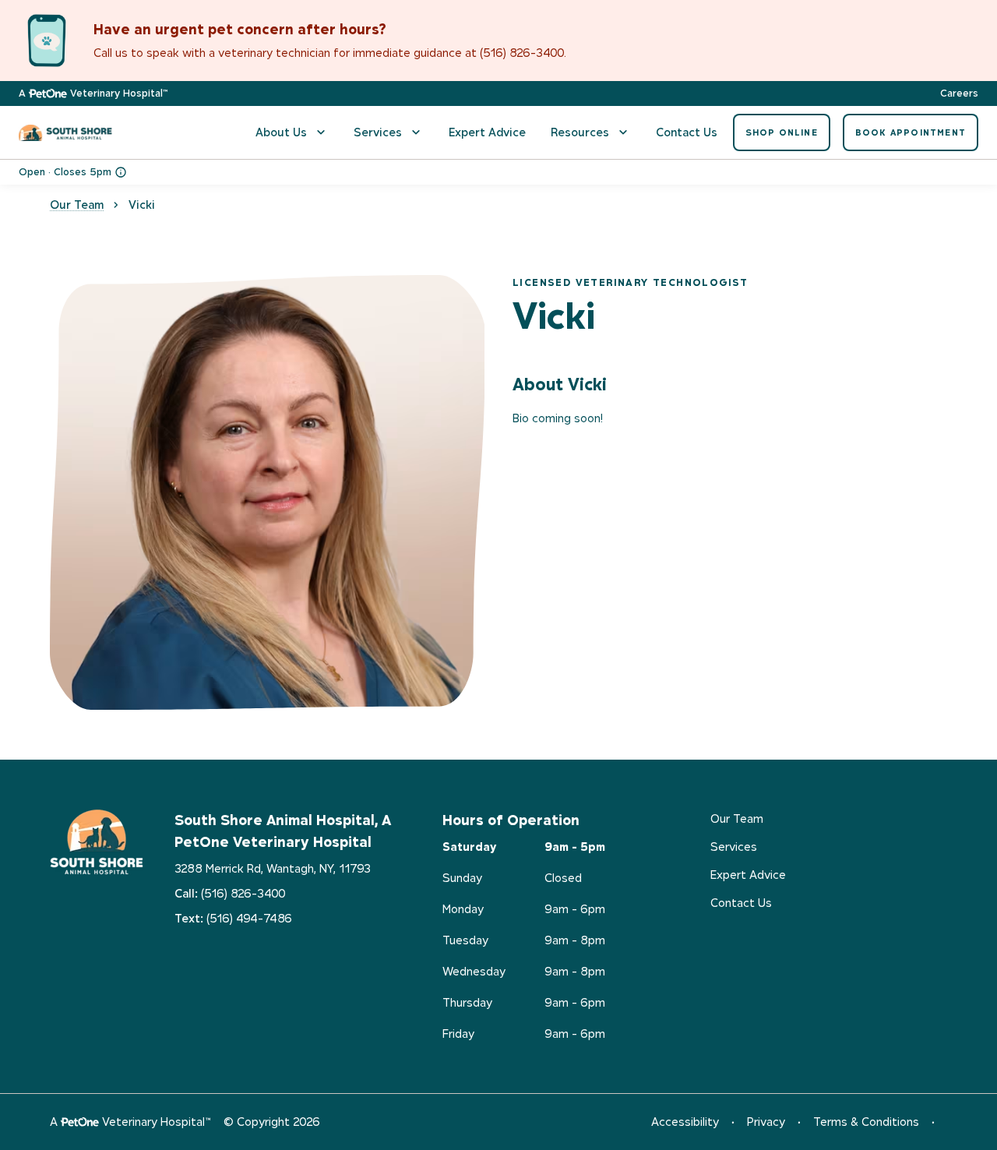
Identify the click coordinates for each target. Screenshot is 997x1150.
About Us (281, 132)
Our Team (77, 204)
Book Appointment (910, 132)
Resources (580, 132)
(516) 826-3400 (243, 893)
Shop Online (781, 132)
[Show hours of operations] (120, 172)
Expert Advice (487, 132)
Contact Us (686, 132)
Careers (959, 93)
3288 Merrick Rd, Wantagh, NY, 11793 (272, 868)
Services (378, 132)
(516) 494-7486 (249, 918)
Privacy (766, 1121)
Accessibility (685, 1121)
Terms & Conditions (866, 1121)
